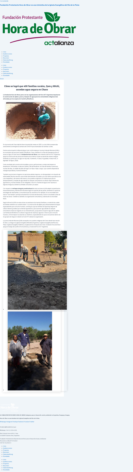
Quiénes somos (7, 54)
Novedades (6, 62)
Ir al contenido (4, 1)
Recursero (6, 58)
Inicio (4, 52)
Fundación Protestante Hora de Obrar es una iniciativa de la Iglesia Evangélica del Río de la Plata (39, 5)
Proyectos (6, 56)
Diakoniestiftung (8, 60)
